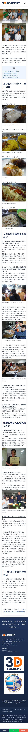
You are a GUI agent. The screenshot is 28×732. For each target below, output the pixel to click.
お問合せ (5, 730)
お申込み (23, 730)
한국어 (3, 719)
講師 (3, 624)
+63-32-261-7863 (8, 643)
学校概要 (4, 621)
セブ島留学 (9, 624)
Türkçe (14, 717)
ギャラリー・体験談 (20, 624)
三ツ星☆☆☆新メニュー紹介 (11, 71)
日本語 (3, 715)
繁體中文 (24, 717)
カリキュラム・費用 (14, 621)
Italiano (16, 719)
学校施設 (23, 621)
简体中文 (19, 717)
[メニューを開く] (24, 3)
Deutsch (20, 719)
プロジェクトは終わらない (10, 77)
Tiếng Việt (4, 717)
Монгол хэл (9, 717)
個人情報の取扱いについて (7, 709)
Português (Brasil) (9, 719)
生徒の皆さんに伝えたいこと (11, 75)
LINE (14, 730)
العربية (6, 715)
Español (15, 715)
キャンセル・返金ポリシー (19, 709)
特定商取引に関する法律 (7, 711)
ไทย (24, 715)
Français (20, 715)
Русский (11, 715)
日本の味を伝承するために (10, 73)
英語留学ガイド (14, 627)
